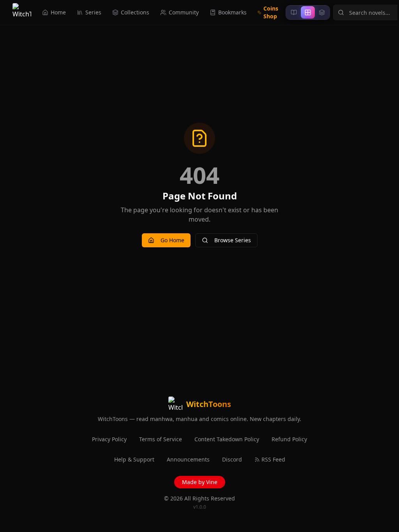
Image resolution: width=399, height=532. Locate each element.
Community (184, 12)
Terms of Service (160, 439)
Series (93, 12)
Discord (232, 459)
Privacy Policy (109, 439)
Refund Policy (289, 439)
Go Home (172, 240)
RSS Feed (273, 459)
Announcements (188, 459)
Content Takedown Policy (226, 439)
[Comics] (322, 12)
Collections (135, 12)
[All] (308, 12)
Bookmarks (232, 12)
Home (58, 12)
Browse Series (232, 240)
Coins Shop (270, 12)
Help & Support (134, 459)
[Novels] (294, 12)
